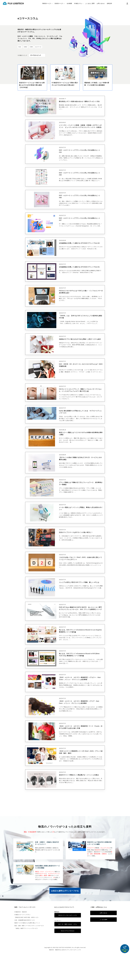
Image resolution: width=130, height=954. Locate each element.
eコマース (38, 47)
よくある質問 (103, 919)
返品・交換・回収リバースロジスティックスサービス (29, 925)
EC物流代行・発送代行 (21, 912)
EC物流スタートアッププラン (23, 914)
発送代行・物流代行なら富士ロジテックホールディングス (65, 950)
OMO (25, 47)
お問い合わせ (103, 913)
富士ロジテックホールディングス (68, 915)
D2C (19, 47)
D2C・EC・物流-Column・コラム (67, 924)
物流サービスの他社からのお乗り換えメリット (27, 923)
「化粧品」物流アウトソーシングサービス (26, 928)
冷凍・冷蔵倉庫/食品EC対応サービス (25, 920)
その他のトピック (22, 55)
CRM (31, 47)
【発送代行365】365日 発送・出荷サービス (26, 917)
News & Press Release (67, 931)
